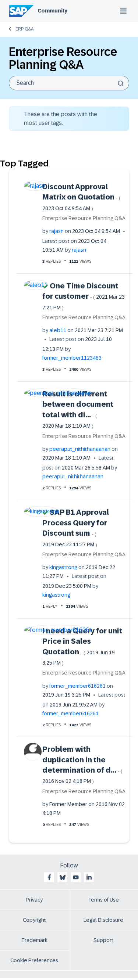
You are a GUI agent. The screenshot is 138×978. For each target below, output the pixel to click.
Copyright (34, 920)
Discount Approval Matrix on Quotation (81, 197)
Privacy (34, 900)
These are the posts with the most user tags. (60, 118)
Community (52, 11)
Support (103, 940)
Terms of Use (103, 900)
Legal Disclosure (103, 920)
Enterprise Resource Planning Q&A (83, 218)
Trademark (34, 940)
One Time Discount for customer (83, 296)
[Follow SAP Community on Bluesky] (63, 877)
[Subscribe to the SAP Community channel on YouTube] (76, 877)
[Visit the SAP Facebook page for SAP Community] (49, 877)
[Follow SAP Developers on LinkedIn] (89, 877)
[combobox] (69, 83)
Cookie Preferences (34, 960)
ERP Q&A (24, 29)
